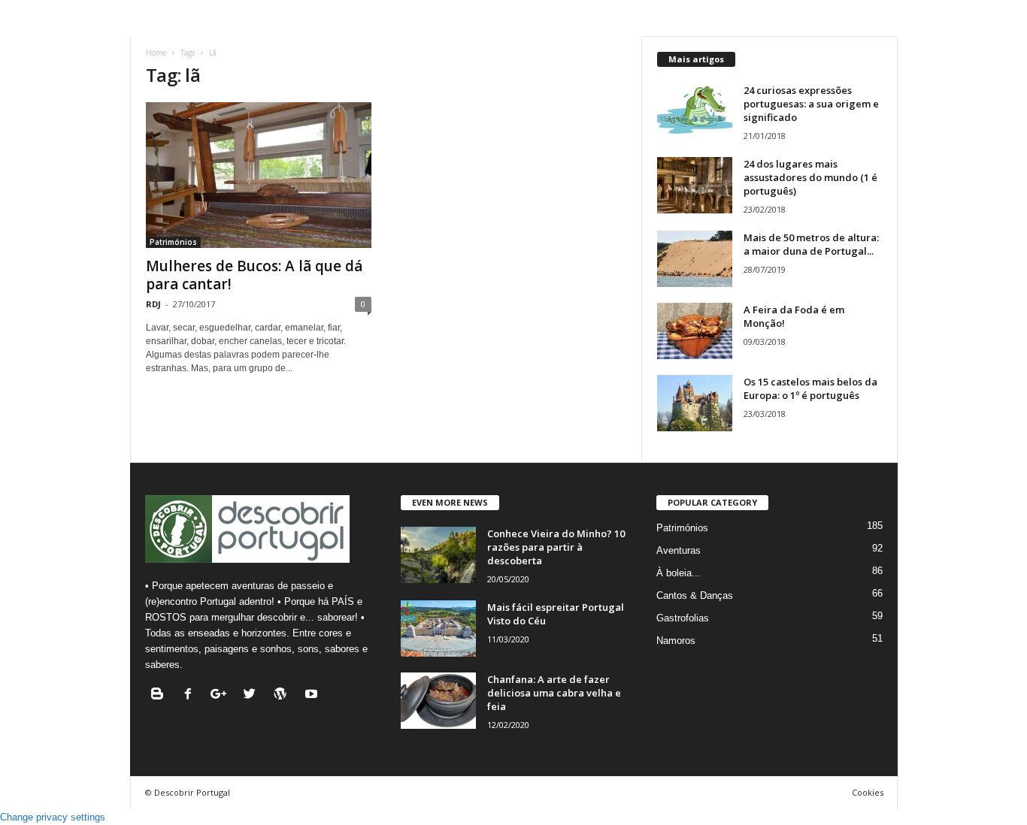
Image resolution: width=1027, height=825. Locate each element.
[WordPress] (283, 695)
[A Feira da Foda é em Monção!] (694, 331)
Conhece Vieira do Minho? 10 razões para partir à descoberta (556, 547)
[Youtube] (313, 695)
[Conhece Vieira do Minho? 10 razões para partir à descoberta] (438, 555)
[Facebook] (191, 695)
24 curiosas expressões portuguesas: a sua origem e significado (811, 103)
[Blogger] (160, 695)
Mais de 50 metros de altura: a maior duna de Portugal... (811, 244)
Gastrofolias (682, 618)
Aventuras (678, 550)
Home (156, 52)
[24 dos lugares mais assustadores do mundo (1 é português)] (694, 185)
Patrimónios (173, 242)
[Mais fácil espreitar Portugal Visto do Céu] (438, 628)
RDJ (153, 304)
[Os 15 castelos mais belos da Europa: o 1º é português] (694, 403)
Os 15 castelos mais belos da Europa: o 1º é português (810, 388)
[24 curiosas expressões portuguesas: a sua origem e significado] (694, 111)
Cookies (867, 792)
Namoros (675, 640)
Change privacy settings (52, 817)
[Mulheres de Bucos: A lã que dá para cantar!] (258, 175)
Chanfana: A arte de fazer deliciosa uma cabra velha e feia (554, 692)
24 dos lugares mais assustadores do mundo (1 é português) (810, 177)
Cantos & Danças (694, 595)
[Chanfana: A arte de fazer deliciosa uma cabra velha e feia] (438, 700)
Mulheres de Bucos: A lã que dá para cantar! (254, 275)
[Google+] (222, 695)
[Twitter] (253, 695)
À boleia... (678, 573)
